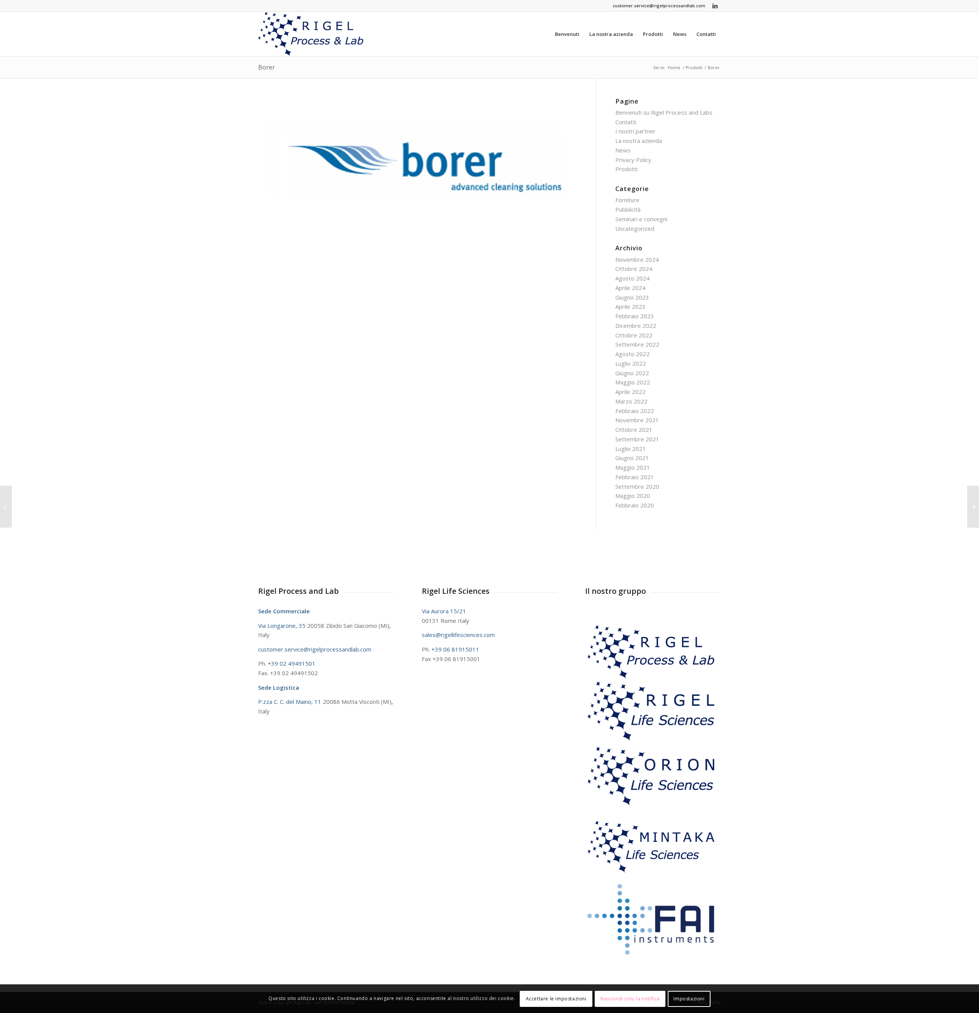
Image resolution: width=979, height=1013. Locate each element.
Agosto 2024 (632, 278)
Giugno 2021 (632, 458)
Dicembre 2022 (635, 325)
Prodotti (626, 169)
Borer (266, 67)
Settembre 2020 (637, 486)
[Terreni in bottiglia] (973, 507)
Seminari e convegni (641, 219)
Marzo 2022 (631, 401)
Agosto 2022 (632, 354)
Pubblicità (628, 209)
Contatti (625, 122)
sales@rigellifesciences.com (458, 635)
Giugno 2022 (632, 373)
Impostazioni (688, 998)
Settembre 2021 (637, 439)
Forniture (627, 200)
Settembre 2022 (637, 344)
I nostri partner (635, 131)
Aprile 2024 (630, 288)
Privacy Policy (633, 160)
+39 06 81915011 (455, 649)
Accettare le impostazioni (556, 998)
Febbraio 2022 (634, 411)
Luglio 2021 (630, 448)
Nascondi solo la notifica (630, 998)
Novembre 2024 (637, 259)
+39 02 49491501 (291, 663)
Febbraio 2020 (634, 505)
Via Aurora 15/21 (444, 611)
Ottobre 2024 (633, 268)
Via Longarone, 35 (282, 625)
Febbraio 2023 (634, 316)
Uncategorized (634, 228)
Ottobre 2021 (633, 429)
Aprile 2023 (630, 306)
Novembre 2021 (637, 420)
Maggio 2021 (632, 467)
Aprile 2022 (630, 391)
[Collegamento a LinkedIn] (715, 5)
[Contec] (6, 507)
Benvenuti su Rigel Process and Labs (663, 112)
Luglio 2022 (630, 363)
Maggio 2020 (632, 495)
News (623, 150)
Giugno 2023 (632, 297)
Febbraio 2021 (634, 477)
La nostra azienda (638, 140)
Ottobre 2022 (633, 335)
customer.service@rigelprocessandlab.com (659, 5)
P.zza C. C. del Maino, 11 (290, 701)
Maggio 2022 (632, 382)
